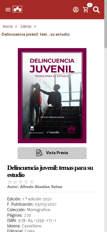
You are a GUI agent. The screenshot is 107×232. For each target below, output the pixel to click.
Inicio (8, 26)
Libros (26, 26)
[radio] (9, 181)
